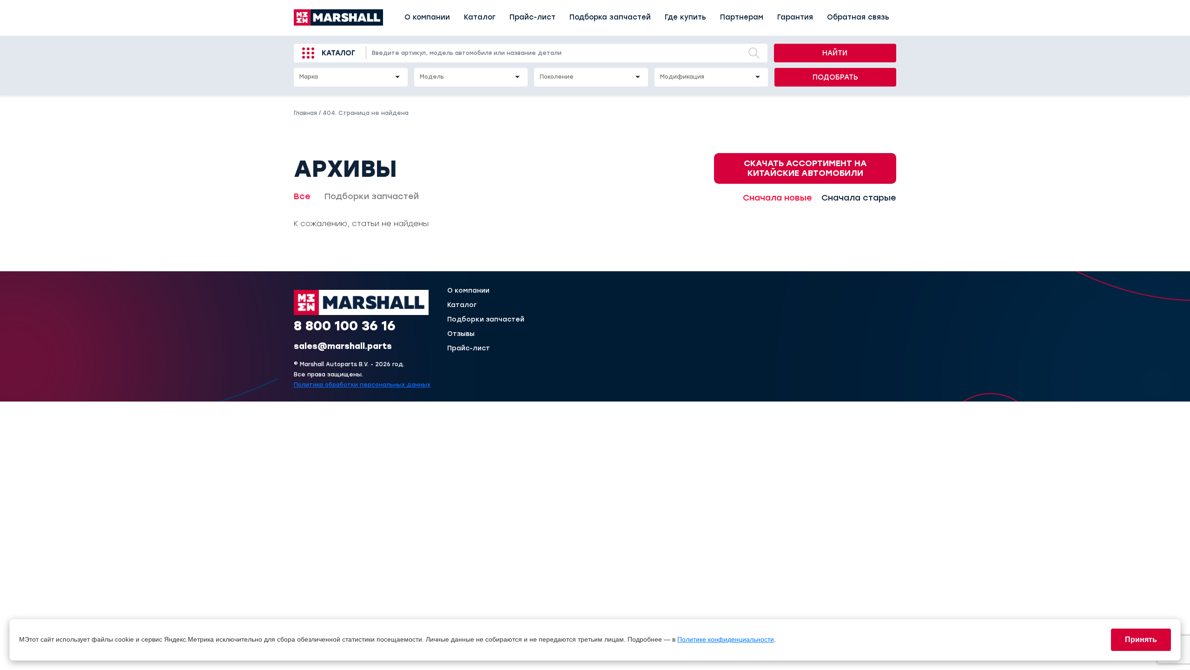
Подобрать (835, 77)
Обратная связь (858, 17)
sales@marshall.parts (343, 346)
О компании (427, 17)
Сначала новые (777, 198)
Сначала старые (858, 198)
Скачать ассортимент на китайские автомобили (805, 168)
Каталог (480, 17)
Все (302, 196)
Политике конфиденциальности (725, 639)
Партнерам (741, 17)
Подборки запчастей (371, 196)
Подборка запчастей (610, 17)
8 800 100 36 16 (345, 326)
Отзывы (461, 334)
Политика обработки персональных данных (362, 385)
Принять (1141, 639)
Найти (834, 53)
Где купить (685, 17)
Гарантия (795, 17)
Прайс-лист (532, 17)
